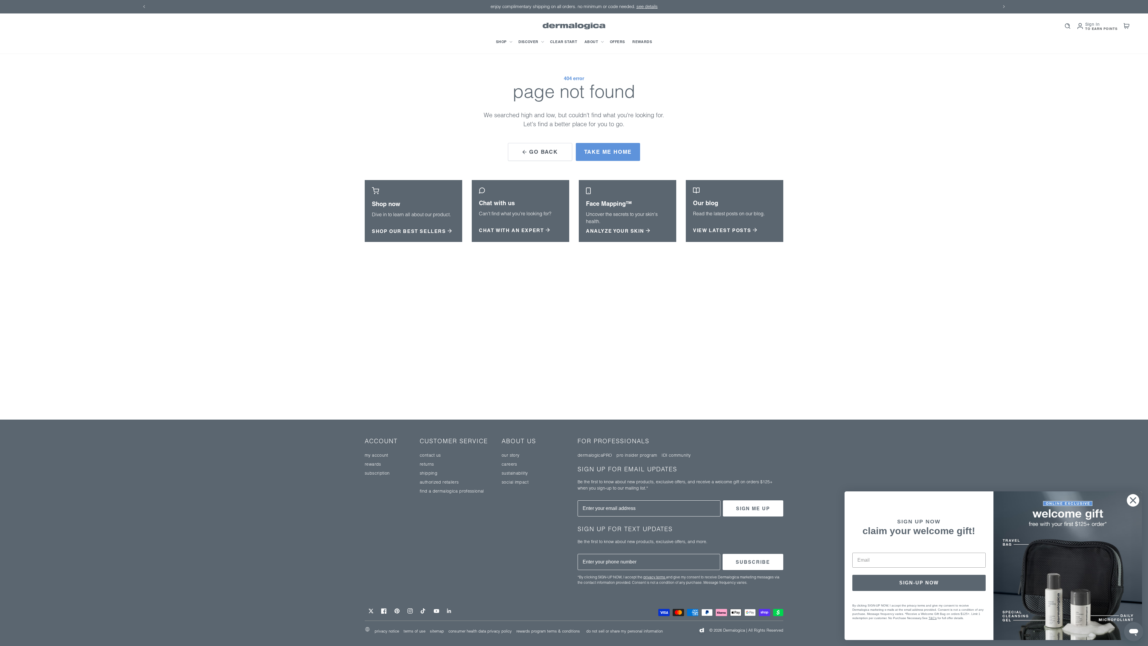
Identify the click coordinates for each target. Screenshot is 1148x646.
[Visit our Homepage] (574, 26)
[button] (503, 42)
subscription (377, 473)
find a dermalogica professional (452, 491)
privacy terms (654, 577)
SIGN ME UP (753, 508)
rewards (373, 464)
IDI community (676, 455)
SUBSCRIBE (753, 562)
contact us (430, 455)
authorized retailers (439, 482)
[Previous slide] (144, 6)
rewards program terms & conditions (548, 631)
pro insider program (636, 455)
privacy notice (387, 631)
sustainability (515, 473)
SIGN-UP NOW (919, 582)
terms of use (414, 631)
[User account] (1080, 26)
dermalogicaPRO (595, 455)
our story (510, 455)
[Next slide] (1004, 6)
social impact (515, 482)
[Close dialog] (1133, 500)
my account (376, 455)
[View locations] (367, 630)
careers (509, 464)
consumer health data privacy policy (480, 631)
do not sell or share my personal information (624, 631)
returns (427, 464)
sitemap (437, 631)
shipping (428, 473)
